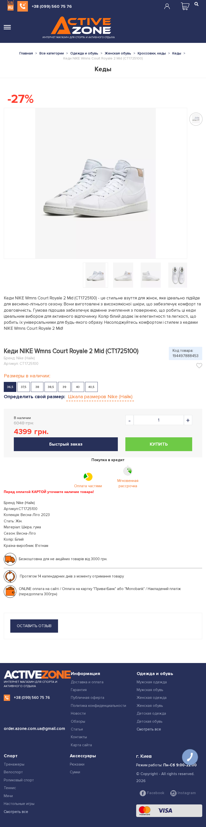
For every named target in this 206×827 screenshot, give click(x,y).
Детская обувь (150, 721)
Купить (159, 444)
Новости (78, 713)
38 (37, 387)
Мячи (8, 796)
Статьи (77, 729)
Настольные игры (19, 803)
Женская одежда (152, 697)
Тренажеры (14, 764)
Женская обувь (150, 705)
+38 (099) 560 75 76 (52, 6)
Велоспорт (13, 772)
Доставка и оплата (87, 682)
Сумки (75, 772)
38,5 (51, 387)
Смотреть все (149, 729)
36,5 (10, 387)
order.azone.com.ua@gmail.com (34, 728)
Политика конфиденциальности (98, 705)
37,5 (23, 387)
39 (64, 387)
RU (10, 7)
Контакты (79, 737)
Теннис (10, 788)
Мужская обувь (150, 690)
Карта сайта (81, 745)
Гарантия (79, 690)
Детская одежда (151, 713)
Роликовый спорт (19, 780)
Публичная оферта (87, 697)
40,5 (91, 387)
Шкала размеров (100, 397)
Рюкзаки (77, 764)
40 (78, 387)
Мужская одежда (152, 682)
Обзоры (78, 721)
